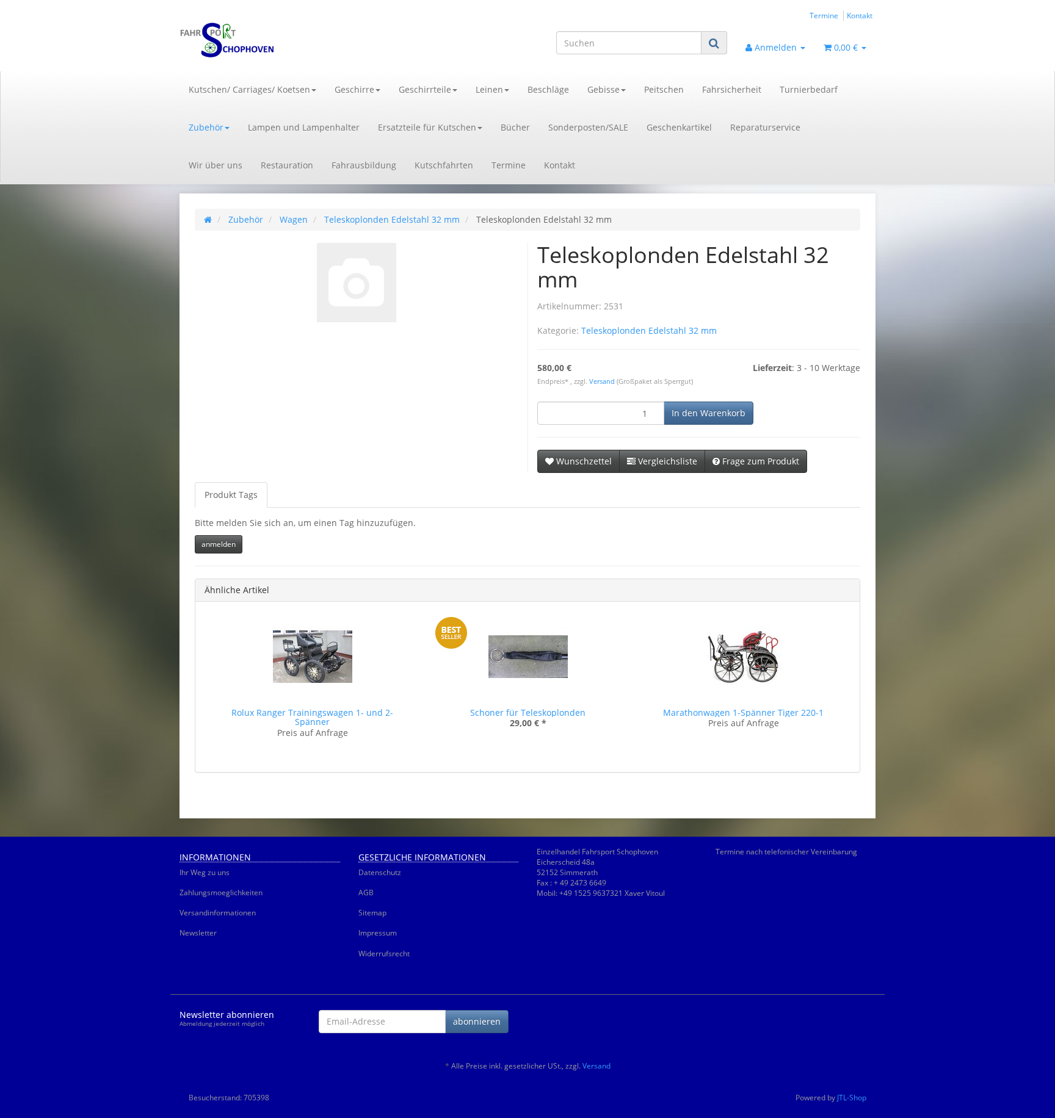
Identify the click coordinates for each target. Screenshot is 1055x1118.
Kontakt (859, 15)
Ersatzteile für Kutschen (427, 127)
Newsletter (198, 933)
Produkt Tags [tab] (231, 494)
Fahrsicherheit (731, 89)
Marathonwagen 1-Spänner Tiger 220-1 (743, 712)
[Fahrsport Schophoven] (289, 40)
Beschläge (548, 89)
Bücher (515, 127)
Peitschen (664, 89)
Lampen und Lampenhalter (304, 127)
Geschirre (354, 89)
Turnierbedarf (809, 89)
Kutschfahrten (444, 165)
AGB (366, 892)
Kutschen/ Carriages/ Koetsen (249, 89)
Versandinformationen (217, 912)
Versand (603, 381)
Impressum (377, 933)
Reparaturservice (765, 127)
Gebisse (603, 89)
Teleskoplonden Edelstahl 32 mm (649, 330)
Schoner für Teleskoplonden (528, 712)
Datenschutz (379, 872)
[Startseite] (208, 219)
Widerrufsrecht (384, 953)
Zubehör (206, 127)
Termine (824, 15)
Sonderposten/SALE (588, 127)
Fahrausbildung (364, 165)
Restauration (287, 165)
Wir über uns (215, 165)
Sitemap (372, 912)
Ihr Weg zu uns (204, 872)
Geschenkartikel (679, 127)
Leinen (489, 89)
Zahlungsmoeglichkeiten (221, 892)
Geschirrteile (425, 89)
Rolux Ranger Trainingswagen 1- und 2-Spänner (312, 717)
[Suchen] (714, 43)
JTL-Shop (851, 1097)
